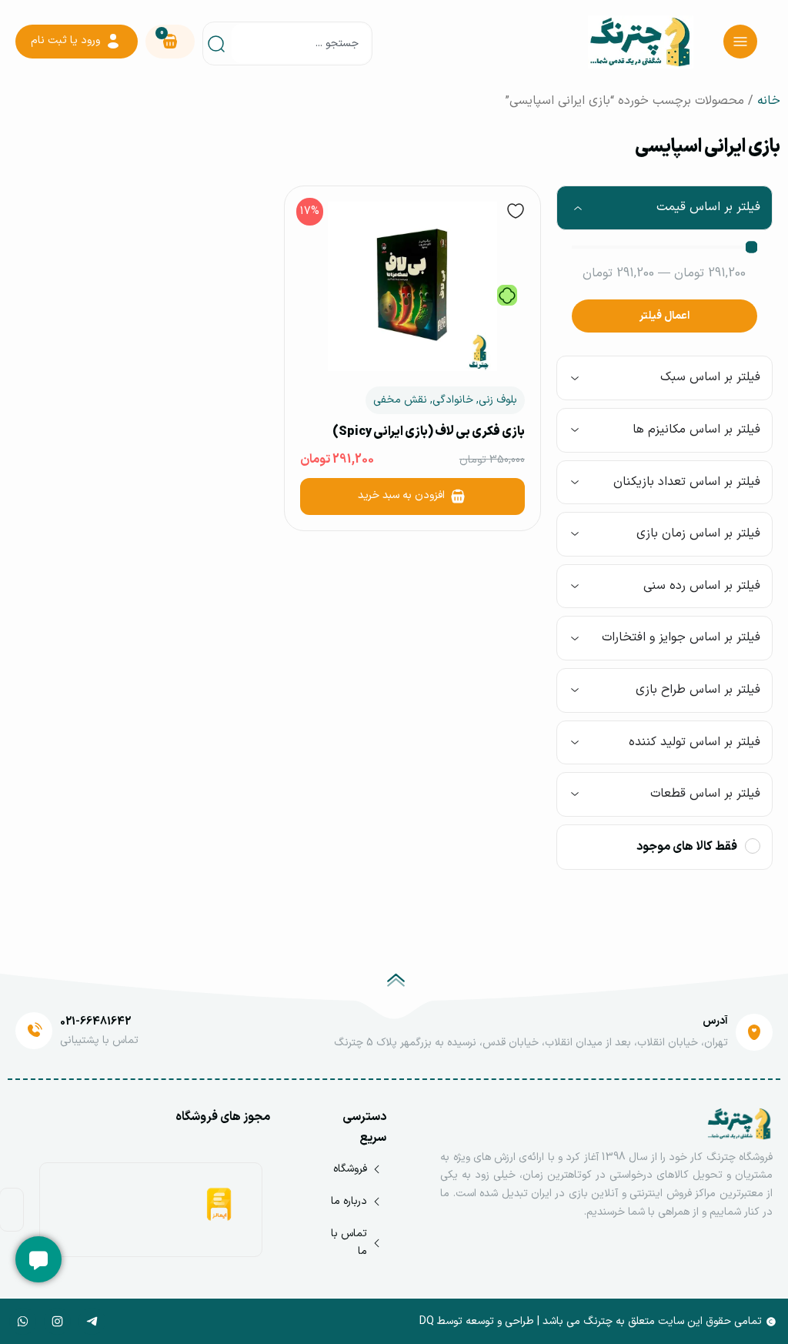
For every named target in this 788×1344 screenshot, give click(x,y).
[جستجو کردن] (219, 43)
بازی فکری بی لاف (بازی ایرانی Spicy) (428, 432)
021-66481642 (95, 1022)
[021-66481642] (33, 1030)
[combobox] (301, 43)
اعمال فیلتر (664, 316)
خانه (768, 101)
